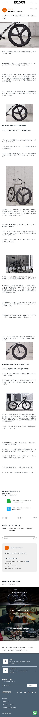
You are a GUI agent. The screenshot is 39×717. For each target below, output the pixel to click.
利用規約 (5, 698)
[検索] (34, 538)
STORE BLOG (23, 647)
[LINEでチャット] (35, 713)
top (3, 647)
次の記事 (34, 518)
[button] (3, 3)
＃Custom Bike (12, 528)
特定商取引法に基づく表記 (9, 707)
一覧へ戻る (19, 518)
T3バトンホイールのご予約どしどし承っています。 (16, 650)
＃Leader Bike (12, 530)
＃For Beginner (28, 528)
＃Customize (21, 528)
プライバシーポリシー (8, 704)
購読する (31, 685)
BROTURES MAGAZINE (12, 647)
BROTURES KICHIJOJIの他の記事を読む (16, 553)
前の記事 (4, 518)
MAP (27, 561)
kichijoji (31, 647)
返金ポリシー (6, 701)
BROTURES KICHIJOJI (15, 11)
